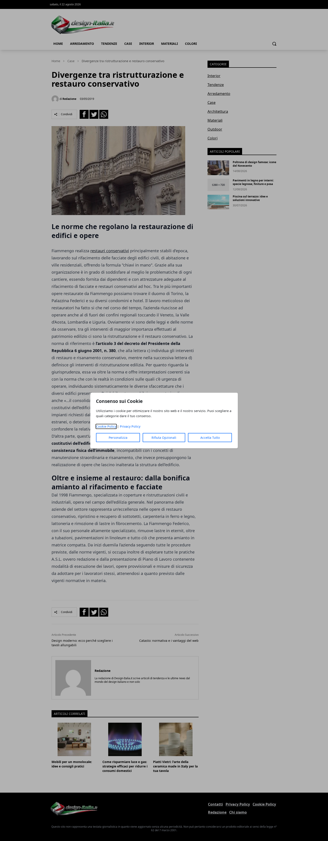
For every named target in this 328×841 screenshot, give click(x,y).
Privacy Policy (130, 426)
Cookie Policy (106, 426)
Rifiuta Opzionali (164, 437)
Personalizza (118, 437)
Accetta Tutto (210, 437)
